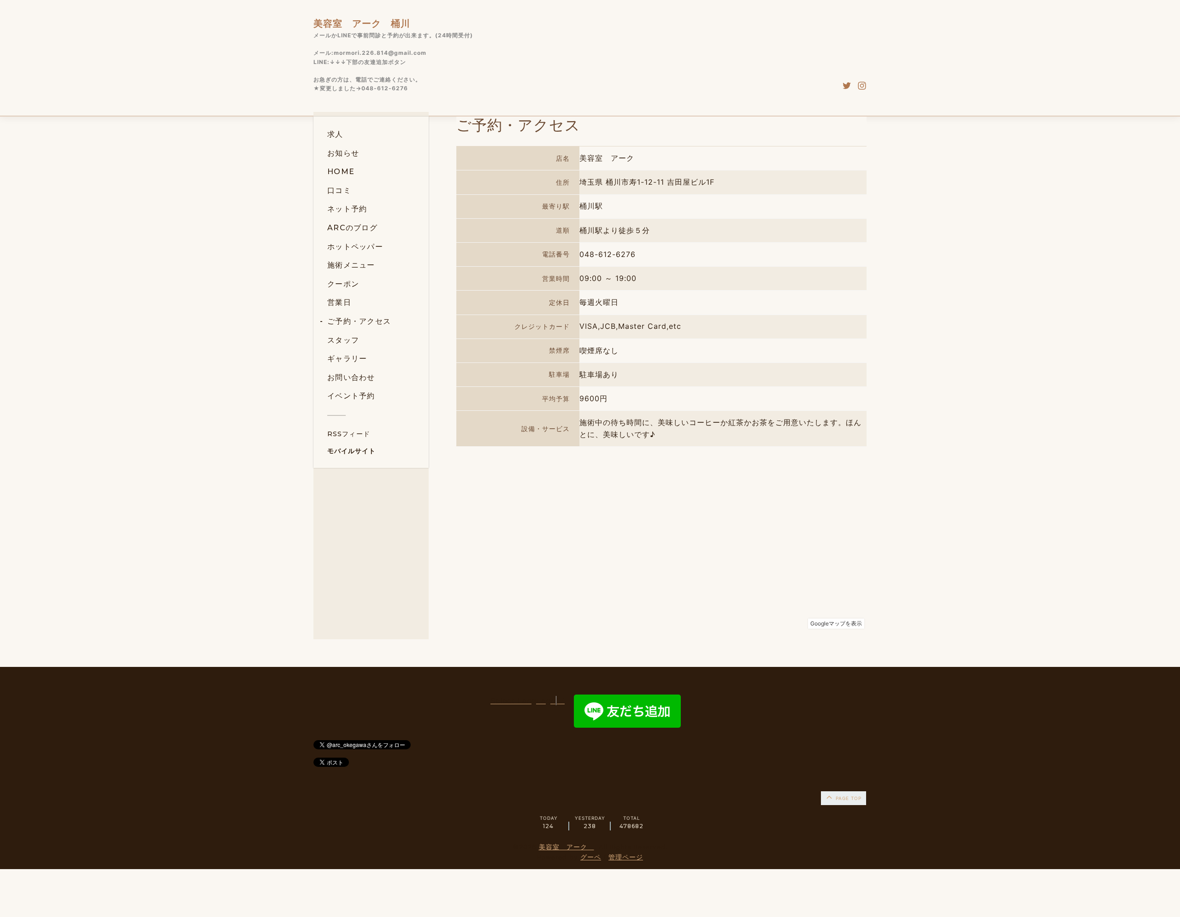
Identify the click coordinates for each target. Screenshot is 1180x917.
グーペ (590, 857)
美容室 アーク (566, 847)
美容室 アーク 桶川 (361, 23)
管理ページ (625, 857)
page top (847, 798)
